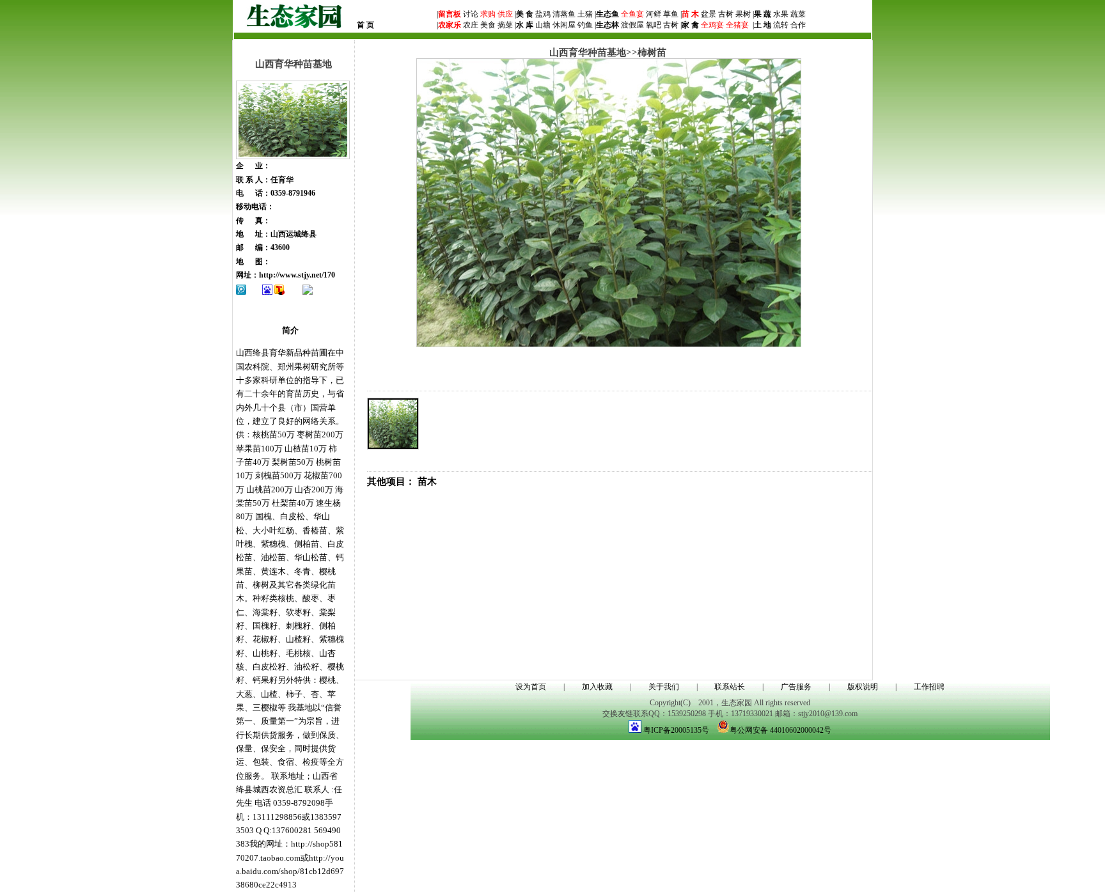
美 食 (524, 14)
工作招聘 (929, 686)
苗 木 (690, 14)
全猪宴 (737, 24)
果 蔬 (762, 14)
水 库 (524, 24)
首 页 (365, 24)
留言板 (449, 14)
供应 (504, 14)
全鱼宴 (632, 14)
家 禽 (690, 24)
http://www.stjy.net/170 (297, 274)
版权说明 (862, 686)
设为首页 (530, 686)
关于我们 (663, 686)
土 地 (762, 24)
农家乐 (449, 24)
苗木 (427, 481)
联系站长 (729, 686)
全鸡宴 (712, 24)
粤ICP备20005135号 (676, 730)
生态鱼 (607, 14)
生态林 (607, 24)
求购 (487, 14)
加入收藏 (597, 686)
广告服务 (796, 686)
